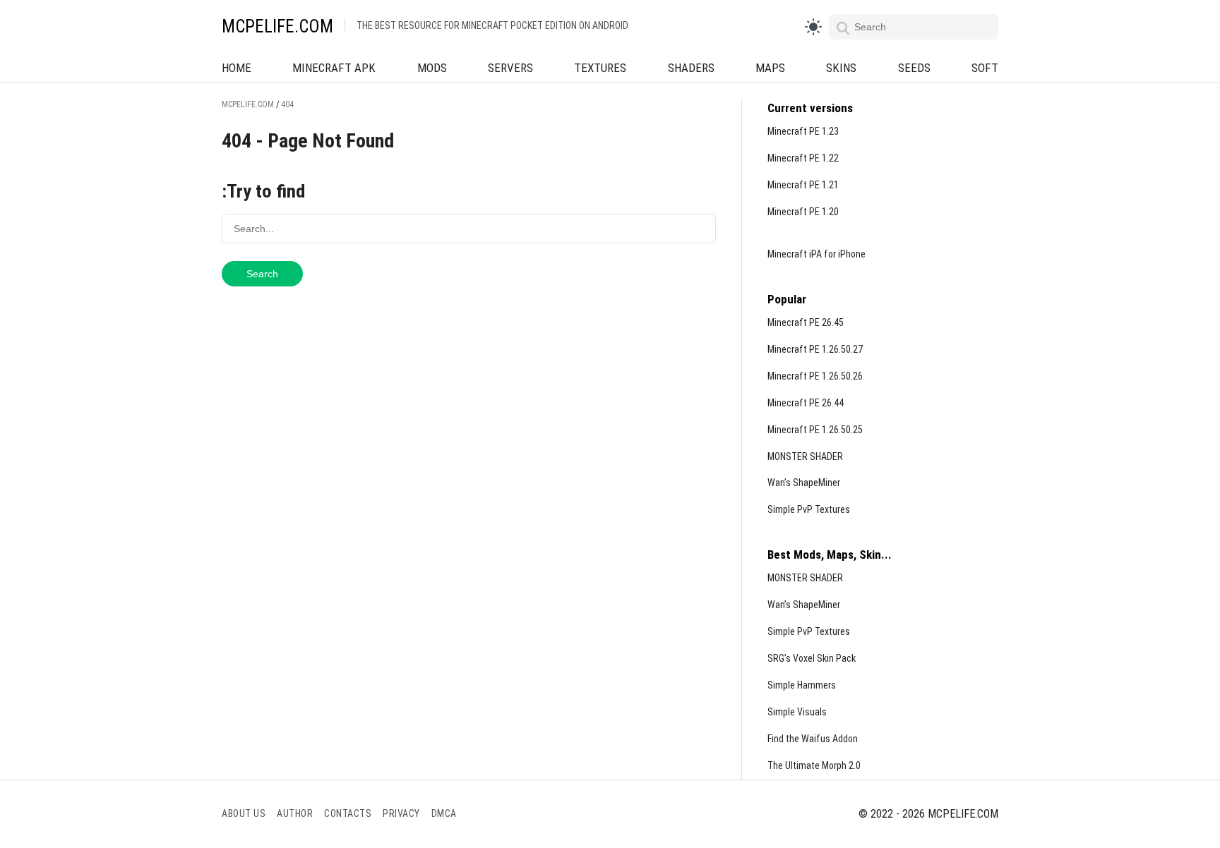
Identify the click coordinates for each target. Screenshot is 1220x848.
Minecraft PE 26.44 (805, 402)
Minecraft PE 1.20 (803, 211)
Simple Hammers (801, 685)
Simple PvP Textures (808, 509)
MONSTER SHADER (805, 456)
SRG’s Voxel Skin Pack (811, 658)
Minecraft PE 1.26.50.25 (815, 429)
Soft (984, 68)
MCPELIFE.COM (277, 26)
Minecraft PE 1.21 (803, 184)
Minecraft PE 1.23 (803, 131)
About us (243, 813)
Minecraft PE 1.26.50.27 (815, 349)
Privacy (401, 813)
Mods (432, 68)
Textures (600, 68)
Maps (770, 68)
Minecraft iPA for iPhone (816, 254)
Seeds (914, 68)
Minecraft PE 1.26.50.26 (815, 376)
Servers (510, 68)
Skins (841, 68)
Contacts (347, 813)
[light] (813, 26)
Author (295, 813)
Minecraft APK (334, 68)
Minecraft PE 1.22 (803, 158)
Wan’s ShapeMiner (803, 482)
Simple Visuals (797, 711)
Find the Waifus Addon (812, 738)
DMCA (444, 813)
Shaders (691, 68)
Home (236, 68)
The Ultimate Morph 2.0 (814, 765)
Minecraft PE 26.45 (805, 322)
